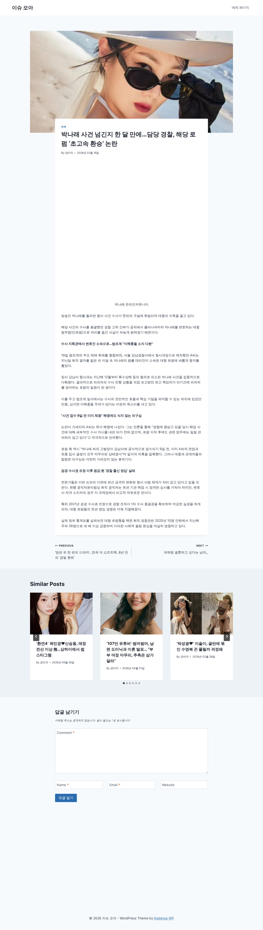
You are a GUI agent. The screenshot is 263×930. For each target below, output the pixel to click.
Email (114, 723)
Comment (66, 671)
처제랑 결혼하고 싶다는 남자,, (186, 488)
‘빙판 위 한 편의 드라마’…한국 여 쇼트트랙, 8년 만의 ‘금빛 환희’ (91, 490)
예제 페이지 (240, 7)
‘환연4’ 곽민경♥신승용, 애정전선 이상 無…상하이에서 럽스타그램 (61, 588)
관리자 (69, 152)
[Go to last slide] (36, 574)
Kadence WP (164, 918)
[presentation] (61, 552)
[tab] (124, 622)
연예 (63, 126)
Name (63, 723)
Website (168, 723)
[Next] (227, 574)
